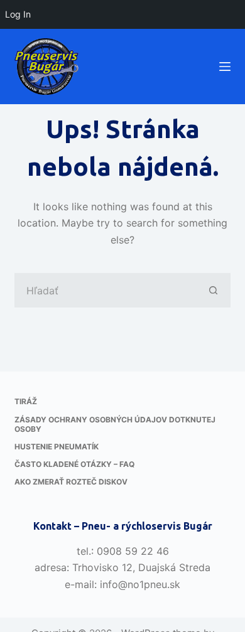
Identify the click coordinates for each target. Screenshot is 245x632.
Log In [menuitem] (18, 14)
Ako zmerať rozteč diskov (71, 481)
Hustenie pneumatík (56, 446)
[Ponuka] (225, 66)
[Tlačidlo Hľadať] (213, 290)
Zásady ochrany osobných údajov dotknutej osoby (114, 424)
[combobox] (105, 290)
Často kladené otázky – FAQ (74, 464)
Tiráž (25, 401)
